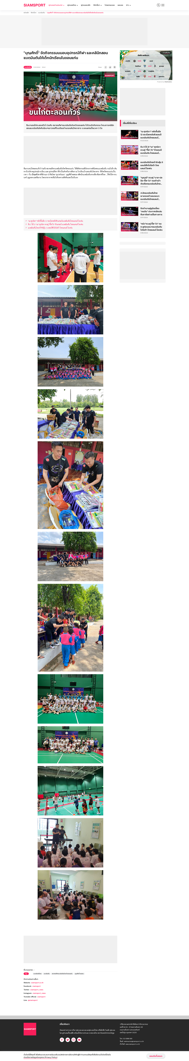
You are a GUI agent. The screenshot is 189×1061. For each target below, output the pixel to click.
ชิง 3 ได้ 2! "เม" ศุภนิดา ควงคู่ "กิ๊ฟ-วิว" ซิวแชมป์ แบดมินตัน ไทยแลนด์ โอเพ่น (151, 150)
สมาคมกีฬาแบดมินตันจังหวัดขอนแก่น (62, 974)
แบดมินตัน (41, 13)
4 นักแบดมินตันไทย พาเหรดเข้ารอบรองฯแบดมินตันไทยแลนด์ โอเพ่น (149, 196)
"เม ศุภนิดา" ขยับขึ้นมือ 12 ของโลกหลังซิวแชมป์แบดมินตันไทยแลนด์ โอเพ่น (150, 134)
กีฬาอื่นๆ (33, 13)
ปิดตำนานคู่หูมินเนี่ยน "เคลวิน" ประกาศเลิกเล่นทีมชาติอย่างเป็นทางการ (151, 211)
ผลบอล (120, 5)
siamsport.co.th (37, 982)
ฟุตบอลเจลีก (85, 5)
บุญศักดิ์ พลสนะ (79, 974)
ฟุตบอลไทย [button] (71, 5)
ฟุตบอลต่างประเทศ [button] (56, 5)
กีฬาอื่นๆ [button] (96, 5)
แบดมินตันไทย (37, 974)
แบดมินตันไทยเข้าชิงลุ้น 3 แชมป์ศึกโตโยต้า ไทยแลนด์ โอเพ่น (151, 165)
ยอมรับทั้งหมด (155, 1056)
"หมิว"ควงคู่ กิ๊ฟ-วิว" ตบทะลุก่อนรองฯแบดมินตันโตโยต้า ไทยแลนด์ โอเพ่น (151, 226)
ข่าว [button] (127, 5)
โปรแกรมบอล (110, 5)
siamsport (37, 986)
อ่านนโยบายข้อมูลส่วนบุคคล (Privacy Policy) (40, 1057)
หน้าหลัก (26, 13)
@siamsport (33, 1000)
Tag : (26, 974)
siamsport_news (36, 989)
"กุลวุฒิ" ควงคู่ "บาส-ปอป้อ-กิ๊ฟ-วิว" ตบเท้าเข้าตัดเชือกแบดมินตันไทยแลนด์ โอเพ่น (151, 180)
